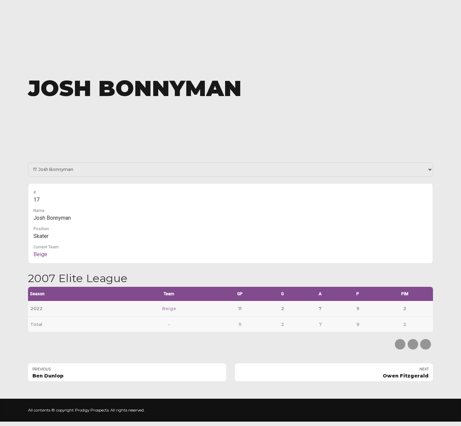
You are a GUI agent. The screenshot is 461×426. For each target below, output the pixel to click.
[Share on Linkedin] (425, 344)
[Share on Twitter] (413, 344)
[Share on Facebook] (400, 344)
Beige (40, 254)
